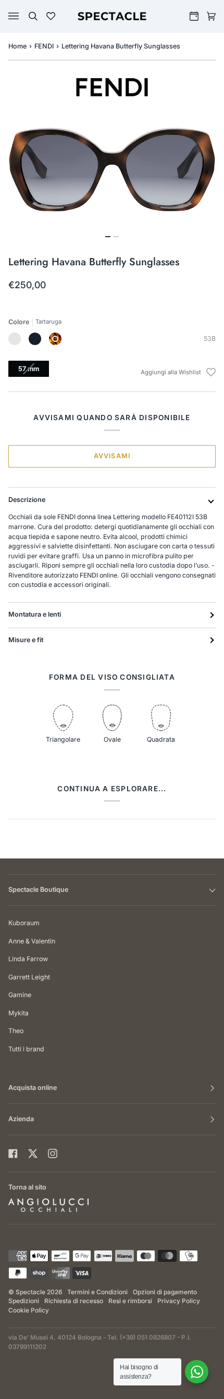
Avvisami (112, 456)
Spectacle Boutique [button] (38, 889)
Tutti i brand (26, 1049)
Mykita (18, 1013)
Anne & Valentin (31, 941)
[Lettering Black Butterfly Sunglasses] (35, 339)
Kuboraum (24, 923)
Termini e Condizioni (97, 1292)
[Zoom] (112, 168)
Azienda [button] (21, 1119)
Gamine (19, 995)
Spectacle (30, 1292)
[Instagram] (52, 1153)
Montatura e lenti (34, 614)
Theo (15, 1031)
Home (17, 46)
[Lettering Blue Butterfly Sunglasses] (14, 339)
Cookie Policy (28, 1310)
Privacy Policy (178, 1301)
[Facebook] (13, 1153)
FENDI (44, 46)
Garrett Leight (29, 977)
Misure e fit (25, 640)
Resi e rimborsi (130, 1301)
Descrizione (26, 500)
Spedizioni (23, 1301)
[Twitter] (33, 1153)
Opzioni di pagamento (165, 1292)
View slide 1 (107, 236)
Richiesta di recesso (73, 1301)
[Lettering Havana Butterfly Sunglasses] (55, 339)
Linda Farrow (28, 959)
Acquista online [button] (32, 1087)
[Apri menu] (24, 16)
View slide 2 (116, 236)
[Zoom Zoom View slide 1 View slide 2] (112, 175)
